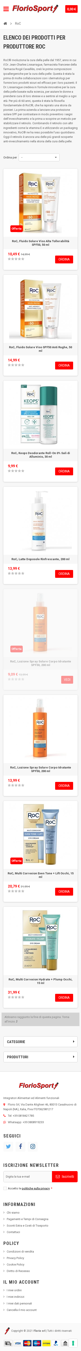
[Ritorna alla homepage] (5, 23)
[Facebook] (20, 1147)
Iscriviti (67, 1176)
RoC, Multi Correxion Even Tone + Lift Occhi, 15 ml (41, 875)
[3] (16, 259)
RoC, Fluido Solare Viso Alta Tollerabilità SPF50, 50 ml (40, 242)
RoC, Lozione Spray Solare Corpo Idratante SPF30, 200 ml (40, 663)
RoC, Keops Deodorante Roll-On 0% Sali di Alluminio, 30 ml (40, 454)
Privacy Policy (15, 1258)
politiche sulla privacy (36, 1188)
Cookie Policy (15, 1264)
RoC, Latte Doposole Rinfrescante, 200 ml (40, 559)
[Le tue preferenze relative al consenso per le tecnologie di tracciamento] (73, 1343)
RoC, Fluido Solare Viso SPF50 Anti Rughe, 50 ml (40, 349)
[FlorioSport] (35, 9)
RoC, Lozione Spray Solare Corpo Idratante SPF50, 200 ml (40, 769)
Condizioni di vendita (20, 1251)
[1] (9, 259)
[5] (22, 259)
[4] (19, 259)
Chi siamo (13, 1212)
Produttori (17, 1057)
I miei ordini (14, 1290)
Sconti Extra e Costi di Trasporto (27, 1225)
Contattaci (13, 1232)
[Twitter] (8, 1147)
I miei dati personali (19, 1303)
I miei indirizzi (15, 1296)
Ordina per (10, 157)
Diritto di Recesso (18, 1271)
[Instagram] (33, 1147)
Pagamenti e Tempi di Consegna (27, 1219)
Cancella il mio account (22, 1310)
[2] (12, 259)
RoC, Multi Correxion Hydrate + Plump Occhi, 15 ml (40, 981)
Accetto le (30, 1188)
